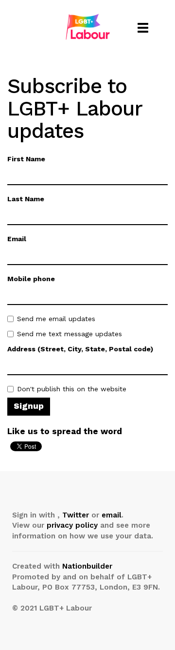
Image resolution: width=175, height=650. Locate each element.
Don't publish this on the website (71, 389)
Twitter (75, 515)
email (112, 515)
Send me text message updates (69, 334)
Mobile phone (31, 279)
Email (16, 239)
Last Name (25, 199)
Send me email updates (56, 319)
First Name (26, 159)
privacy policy (72, 525)
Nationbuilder (87, 566)
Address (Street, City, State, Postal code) (80, 349)
